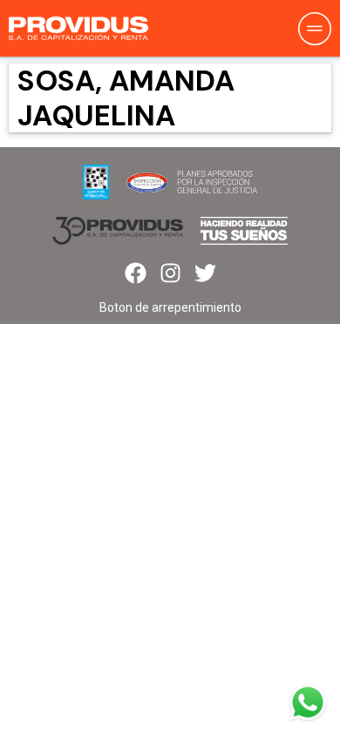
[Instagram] (170, 273)
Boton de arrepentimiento (170, 307)
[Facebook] (135, 273)
